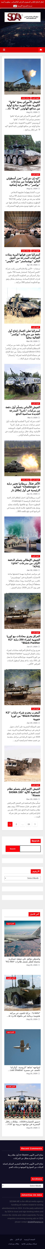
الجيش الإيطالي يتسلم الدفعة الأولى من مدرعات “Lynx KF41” (24, 563)
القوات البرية (35, 98)
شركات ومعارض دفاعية (29, 1244)
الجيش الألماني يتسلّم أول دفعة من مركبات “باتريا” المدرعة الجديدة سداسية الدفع (23, 410)
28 (29, 824)
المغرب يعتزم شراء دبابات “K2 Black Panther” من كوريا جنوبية (23, 716)
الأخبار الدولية (10, 923)
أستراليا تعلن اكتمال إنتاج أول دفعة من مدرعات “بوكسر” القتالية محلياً (24, 334)
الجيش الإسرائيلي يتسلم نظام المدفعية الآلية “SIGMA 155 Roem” (23, 792)
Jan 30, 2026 (32, 570)
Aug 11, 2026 (32, 189)
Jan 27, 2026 (32, 647)
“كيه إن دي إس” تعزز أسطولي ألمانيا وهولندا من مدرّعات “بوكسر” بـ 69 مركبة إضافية (23, 181)
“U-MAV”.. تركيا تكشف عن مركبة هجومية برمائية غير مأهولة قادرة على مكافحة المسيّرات (23, 1016)
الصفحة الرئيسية (29, 1239)
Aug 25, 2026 (32, 965)
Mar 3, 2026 (33, 418)
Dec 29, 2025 (32, 799)
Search (35, 841)
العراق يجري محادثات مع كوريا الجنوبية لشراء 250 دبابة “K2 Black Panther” (23, 639)
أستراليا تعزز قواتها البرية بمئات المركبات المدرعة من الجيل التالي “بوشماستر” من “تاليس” (22, 258)
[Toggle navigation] (4, 50)
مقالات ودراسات (13, 1244)
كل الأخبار (18, 1239)
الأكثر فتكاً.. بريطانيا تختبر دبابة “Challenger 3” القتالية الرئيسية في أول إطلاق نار (23, 487)
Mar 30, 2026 (32, 341)
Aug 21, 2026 (32, 112)
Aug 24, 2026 (32, 1128)
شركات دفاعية (25, 98)
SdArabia (35, 25)
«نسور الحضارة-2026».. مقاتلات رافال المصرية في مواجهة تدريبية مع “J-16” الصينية (22, 1124)
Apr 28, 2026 (32, 265)
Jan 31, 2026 (32, 494)
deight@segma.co (35, 1222)
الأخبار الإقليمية (11, 978)
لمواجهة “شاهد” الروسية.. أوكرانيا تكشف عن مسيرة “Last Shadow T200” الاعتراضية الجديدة (25, 1070)
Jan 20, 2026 (32, 723)
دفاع (11, 1239)
